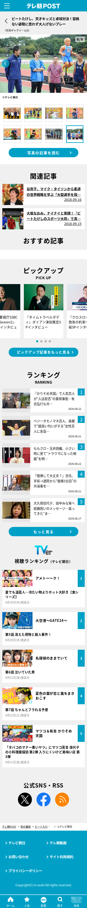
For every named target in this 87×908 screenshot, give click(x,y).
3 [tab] (46, 341)
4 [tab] (50, 341)
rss (62, 800)
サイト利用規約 (61, 856)
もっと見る (43, 531)
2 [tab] (41, 341)
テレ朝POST (43, 6)
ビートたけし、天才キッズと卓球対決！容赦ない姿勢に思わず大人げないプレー (45, 826)
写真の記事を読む (43, 152)
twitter (25, 800)
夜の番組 (25, 826)
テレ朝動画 (58, 842)
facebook (43, 800)
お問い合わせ (18, 856)
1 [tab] (37, 341)
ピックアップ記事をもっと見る (43, 352)
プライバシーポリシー (25, 870)
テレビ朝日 (16, 842)
